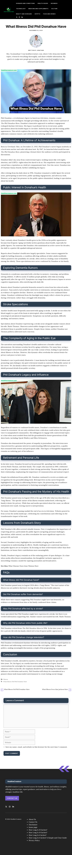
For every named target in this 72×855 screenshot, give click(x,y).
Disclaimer (33, 825)
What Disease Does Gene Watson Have (23, 566)
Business (54, 3)
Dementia (5, 274)
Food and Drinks (49, 14)
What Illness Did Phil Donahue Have (15, 682)
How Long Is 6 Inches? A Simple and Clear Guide (48, 838)
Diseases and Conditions (25, 3)
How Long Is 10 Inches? (38, 830)
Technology (21, 8)
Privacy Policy (34, 840)
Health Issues (43, 3)
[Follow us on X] (16, 17)
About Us (32, 819)
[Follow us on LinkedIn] (22, 17)
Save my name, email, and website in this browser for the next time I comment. (36, 747)
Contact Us (12, 798)
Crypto (37, 14)
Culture (54, 8)
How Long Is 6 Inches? (37, 835)
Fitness (63, 3)
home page (33, 827)
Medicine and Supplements (38, 8)
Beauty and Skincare (24, 14)
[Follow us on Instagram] (19, 17)
